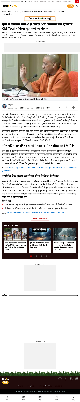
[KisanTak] (10, 6)
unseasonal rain (50, 213)
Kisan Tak (23, 1)
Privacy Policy (30, 386)
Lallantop (58, 1)
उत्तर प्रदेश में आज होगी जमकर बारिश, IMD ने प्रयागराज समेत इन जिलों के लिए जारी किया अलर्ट (15, 246)
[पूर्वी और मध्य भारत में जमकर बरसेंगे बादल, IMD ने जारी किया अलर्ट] (40, 234)
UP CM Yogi (26, 213)
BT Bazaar (51, 1)
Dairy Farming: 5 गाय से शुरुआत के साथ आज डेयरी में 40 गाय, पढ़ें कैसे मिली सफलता (38, 204)
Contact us (58, 386)
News (4, 12)
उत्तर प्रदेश (15, 12)
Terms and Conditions (45, 386)
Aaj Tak (30, 1)
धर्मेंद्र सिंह (10, 105)
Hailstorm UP (37, 213)
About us (21, 386)
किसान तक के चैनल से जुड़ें (40, 18)
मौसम (9, 12)
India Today (43, 1)
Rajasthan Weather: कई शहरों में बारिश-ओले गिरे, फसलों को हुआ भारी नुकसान (36, 208)
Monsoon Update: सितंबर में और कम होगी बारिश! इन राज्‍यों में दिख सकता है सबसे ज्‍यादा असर (64, 246)
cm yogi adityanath (14, 213)
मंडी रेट (71, 6)
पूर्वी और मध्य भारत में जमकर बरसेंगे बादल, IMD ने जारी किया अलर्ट (39, 245)
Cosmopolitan (67, 1)
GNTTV (36, 1)
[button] (73, 398)
